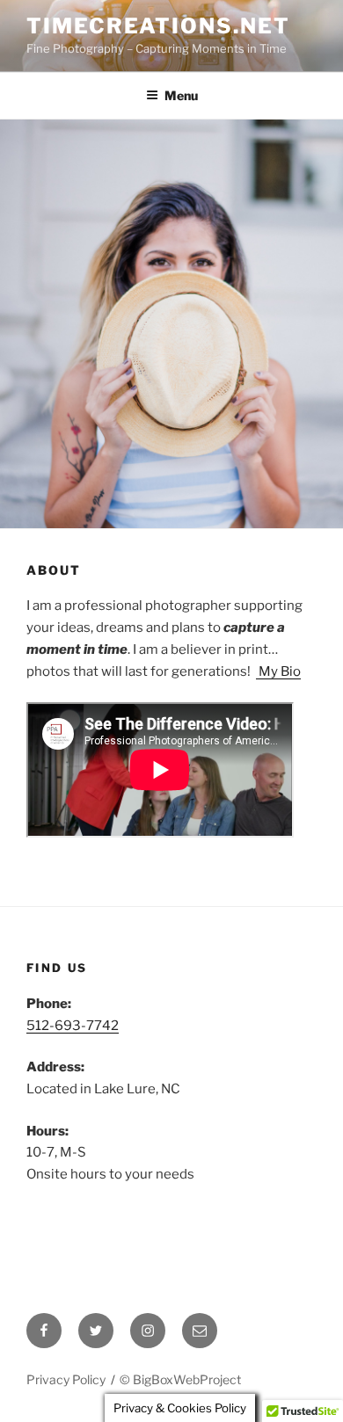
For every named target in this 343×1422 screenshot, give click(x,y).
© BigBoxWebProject (180, 1379)
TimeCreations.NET (158, 26)
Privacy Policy (66, 1379)
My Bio (278, 671)
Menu (181, 95)
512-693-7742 (72, 1026)
